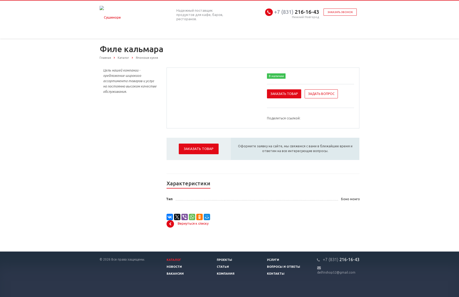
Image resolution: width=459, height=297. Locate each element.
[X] (177, 217)
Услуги (273, 259)
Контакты (275, 273)
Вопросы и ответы (283, 266)
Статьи (223, 266)
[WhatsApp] (192, 217)
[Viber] (184, 217)
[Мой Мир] (207, 217)
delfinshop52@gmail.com (336, 272)
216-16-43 (296, 12)
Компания (226, 273)
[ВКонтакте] (170, 217)
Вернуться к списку (193, 223)
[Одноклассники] (199, 217)
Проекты (224, 259)
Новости (174, 266)
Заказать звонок (340, 12)
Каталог (174, 259)
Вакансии (175, 273)
